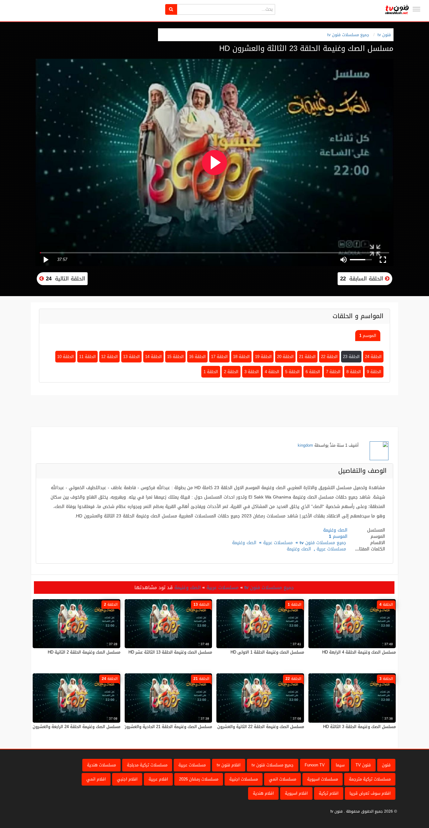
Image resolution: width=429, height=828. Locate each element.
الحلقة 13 (131, 357)
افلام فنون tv (229, 765)
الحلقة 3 (251, 372)
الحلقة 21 (307, 357)
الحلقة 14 (153, 357)
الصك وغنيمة (244, 542)
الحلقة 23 (351, 357)
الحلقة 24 (373, 357)
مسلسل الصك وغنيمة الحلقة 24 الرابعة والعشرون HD (73, 727)
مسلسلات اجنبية (243, 779)
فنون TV (363, 765)
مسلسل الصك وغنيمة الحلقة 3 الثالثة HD (359, 727)
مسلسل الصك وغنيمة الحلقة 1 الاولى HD (267, 652)
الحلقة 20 (285, 357)
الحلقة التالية (64, 278)
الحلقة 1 (211, 372)
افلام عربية (158, 779)
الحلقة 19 (263, 357)
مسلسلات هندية (101, 765)
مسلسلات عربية (278, 542)
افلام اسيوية (296, 793)
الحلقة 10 (65, 357)
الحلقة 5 (292, 372)
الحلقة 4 (272, 372)
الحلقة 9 (374, 372)
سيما (340, 765)
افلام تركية (329, 793)
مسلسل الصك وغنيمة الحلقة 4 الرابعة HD (359, 652)
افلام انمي (96, 779)
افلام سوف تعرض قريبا (370, 793)
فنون (386, 765)
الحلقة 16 (197, 357)
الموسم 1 (367, 335)
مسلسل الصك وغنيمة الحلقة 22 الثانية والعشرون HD (257, 727)
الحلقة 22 (329, 357)
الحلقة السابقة (362, 278)
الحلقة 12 (109, 357)
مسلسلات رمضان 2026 (198, 779)
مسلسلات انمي (282, 779)
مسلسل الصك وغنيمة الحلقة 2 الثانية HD (84, 652)
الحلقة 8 (353, 372)
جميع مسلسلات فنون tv (348, 35)
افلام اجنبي (127, 779)
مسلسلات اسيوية (322, 779)
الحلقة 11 (87, 357)
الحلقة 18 (241, 357)
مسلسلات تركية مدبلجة (147, 765)
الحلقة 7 (333, 372)
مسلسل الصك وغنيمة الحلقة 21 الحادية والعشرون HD (164, 727)
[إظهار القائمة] (416, 9)
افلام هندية (263, 793)
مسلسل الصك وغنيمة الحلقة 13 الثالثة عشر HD (170, 652)
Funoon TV (315, 765)
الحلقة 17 (219, 357)
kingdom (305, 445)
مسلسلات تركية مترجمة (370, 779)
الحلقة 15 (175, 357)
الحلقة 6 (313, 372)
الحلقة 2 (231, 372)
